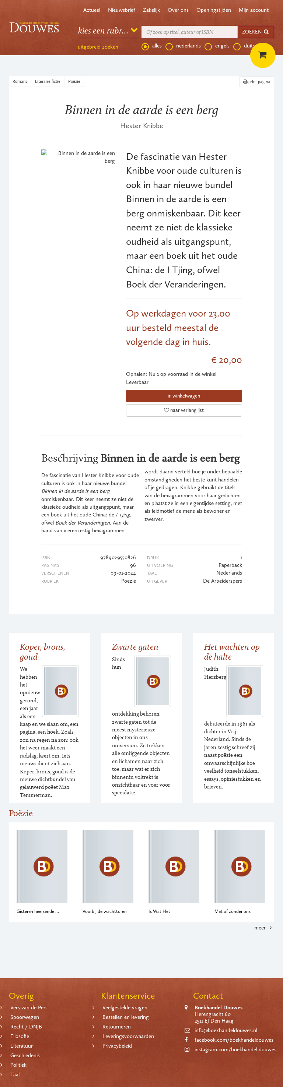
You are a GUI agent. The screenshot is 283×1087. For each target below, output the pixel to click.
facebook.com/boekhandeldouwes (234, 1040)
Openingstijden (213, 10)
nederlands (188, 45)
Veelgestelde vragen (124, 1007)
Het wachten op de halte (232, 651)
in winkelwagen (184, 396)
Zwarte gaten (135, 646)
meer (260, 927)
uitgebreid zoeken (98, 46)
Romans (20, 81)
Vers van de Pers (29, 1007)
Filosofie (19, 1036)
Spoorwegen (24, 1017)
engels (222, 45)
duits (249, 45)
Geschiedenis (25, 1055)
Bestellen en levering (125, 1017)
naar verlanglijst (186, 410)
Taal (15, 1074)
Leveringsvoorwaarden (128, 1036)
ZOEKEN (252, 32)
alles (157, 45)
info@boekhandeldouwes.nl (226, 1030)
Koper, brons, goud (42, 651)
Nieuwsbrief (121, 10)
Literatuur (21, 1045)
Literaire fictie (47, 81)
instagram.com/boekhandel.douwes (235, 1049)
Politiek (18, 1065)
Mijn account (254, 10)
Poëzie (74, 81)
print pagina (258, 81)
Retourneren (116, 1026)
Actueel (91, 10)
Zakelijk (151, 10)
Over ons (178, 10)
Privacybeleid (117, 1045)
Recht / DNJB (26, 1026)
